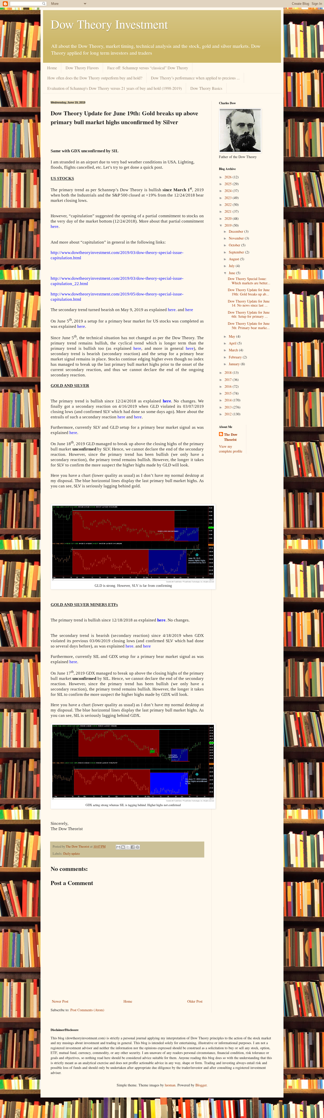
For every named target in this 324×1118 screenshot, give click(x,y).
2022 (229, 204)
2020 (229, 218)
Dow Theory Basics (206, 88)
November (237, 238)
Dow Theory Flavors (82, 67)
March (234, 350)
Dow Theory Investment (109, 24)
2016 (229, 386)
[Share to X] (127, 847)
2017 (229, 379)
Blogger (201, 1085)
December (236, 231)
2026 (229, 177)
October (235, 245)
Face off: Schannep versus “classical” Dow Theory (147, 67)
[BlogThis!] (123, 847)
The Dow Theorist (230, 437)
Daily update (71, 853)
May (232, 336)
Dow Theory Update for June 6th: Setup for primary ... (249, 314)
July (232, 265)
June (232, 272)
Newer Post (60, 1001)
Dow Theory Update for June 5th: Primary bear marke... (249, 325)
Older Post (194, 1001)
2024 (229, 190)
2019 (229, 225)
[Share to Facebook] (132, 847)
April (233, 343)
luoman (170, 1085)
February (236, 357)
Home (52, 67)
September (237, 252)
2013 (229, 407)
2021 (229, 211)
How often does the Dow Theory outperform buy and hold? (94, 77)
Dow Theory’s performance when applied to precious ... (195, 77)
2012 (229, 414)
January (235, 363)
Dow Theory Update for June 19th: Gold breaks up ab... (249, 291)
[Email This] (118, 847)
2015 (229, 393)
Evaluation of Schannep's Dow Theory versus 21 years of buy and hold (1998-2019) (114, 88)
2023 (229, 197)
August (234, 258)
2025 (229, 183)
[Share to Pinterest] (137, 847)
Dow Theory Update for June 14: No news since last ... (249, 303)
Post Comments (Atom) (87, 1009)
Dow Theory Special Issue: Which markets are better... (249, 280)
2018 (229, 372)
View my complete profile (230, 449)
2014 (229, 400)
